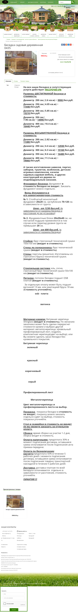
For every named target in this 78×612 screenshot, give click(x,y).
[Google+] (71, 45)
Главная (8, 39)
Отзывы (16, 81)
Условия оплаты (21, 547)
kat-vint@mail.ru (6, 533)
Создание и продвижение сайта (10, 585)
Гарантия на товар (22, 544)
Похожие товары (24, 81)
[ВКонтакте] (62, 45)
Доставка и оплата (33, 2)
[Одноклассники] (66, 45)
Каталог (22, 2)
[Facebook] (64, 45)
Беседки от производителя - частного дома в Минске (24, 39)
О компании (4, 544)
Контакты (50, 2)
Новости (3, 547)
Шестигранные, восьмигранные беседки (47, 39)
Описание (8, 81)
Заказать (14, 609)
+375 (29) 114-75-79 (7, 531)
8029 (65, 62)
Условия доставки (21, 549)
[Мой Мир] (68, 45)
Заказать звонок (70, 9)
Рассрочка (43, 2)
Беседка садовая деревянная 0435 (15, 509)
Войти (68, 7)
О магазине (14, 2)
